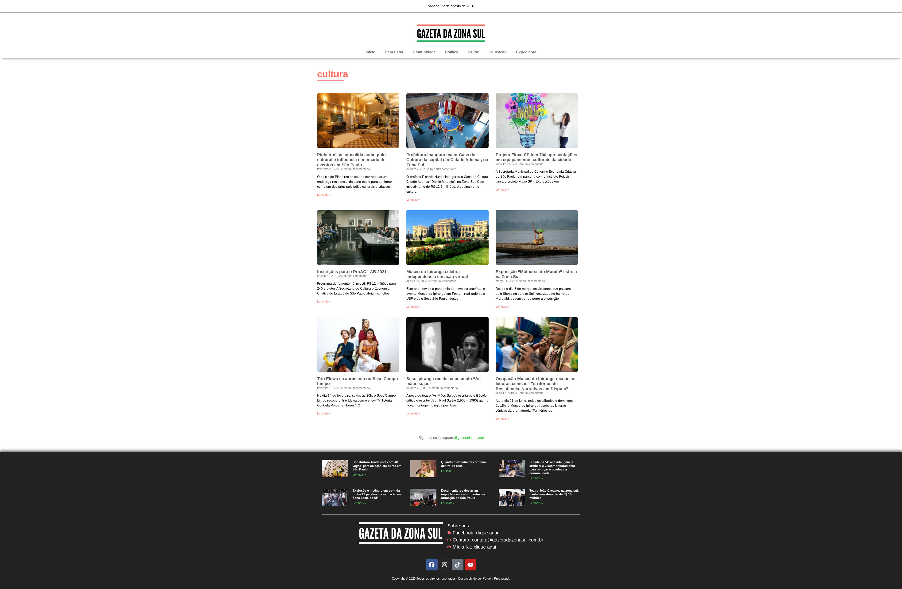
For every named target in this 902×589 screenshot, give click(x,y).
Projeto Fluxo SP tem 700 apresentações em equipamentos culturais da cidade (536, 157)
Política (451, 52)
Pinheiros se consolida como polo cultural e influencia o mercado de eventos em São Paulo (351, 159)
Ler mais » (323, 194)
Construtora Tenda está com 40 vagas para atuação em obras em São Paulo (377, 465)
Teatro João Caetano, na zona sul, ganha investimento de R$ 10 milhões (554, 494)
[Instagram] (445, 564)
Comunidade (424, 52)
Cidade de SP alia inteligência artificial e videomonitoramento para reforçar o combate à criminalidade (552, 467)
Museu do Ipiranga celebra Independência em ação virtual (437, 274)
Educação (498, 52)
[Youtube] (470, 564)
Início (370, 52)
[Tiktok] (457, 564)
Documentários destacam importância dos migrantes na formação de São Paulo (463, 494)
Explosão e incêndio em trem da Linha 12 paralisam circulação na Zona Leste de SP (377, 494)
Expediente (526, 52)
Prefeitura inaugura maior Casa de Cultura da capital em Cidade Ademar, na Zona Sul (447, 159)
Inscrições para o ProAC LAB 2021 (352, 271)
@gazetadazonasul (469, 438)
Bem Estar (394, 52)
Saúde (473, 52)
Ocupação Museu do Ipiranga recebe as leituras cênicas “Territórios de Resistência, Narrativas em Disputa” (535, 383)
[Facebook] (432, 564)
